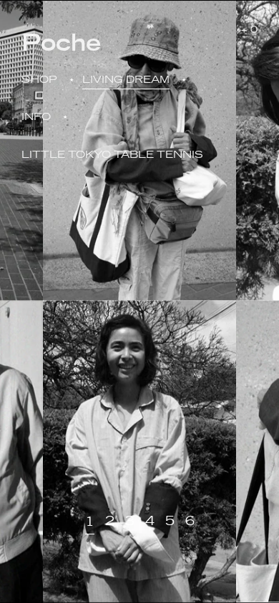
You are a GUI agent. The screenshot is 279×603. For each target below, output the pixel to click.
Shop (39, 79)
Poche (61, 40)
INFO (36, 116)
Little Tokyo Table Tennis (112, 154)
